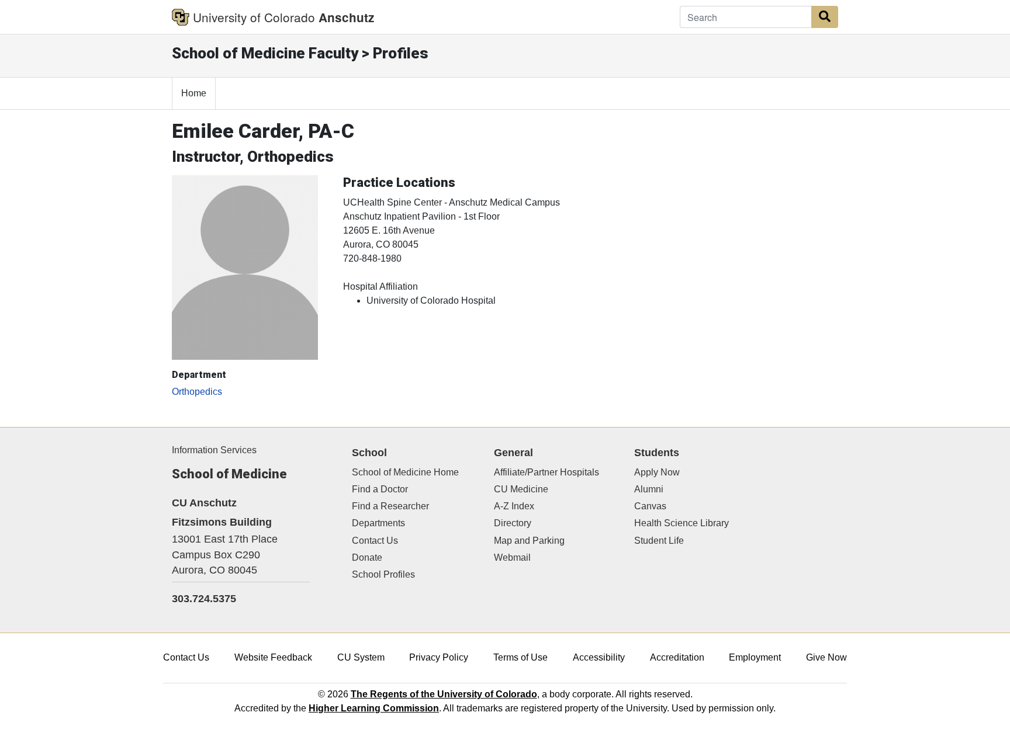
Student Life (659, 541)
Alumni (648, 489)
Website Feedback (273, 657)
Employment (755, 657)
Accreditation (677, 657)
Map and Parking (529, 541)
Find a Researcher (390, 506)
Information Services (214, 450)
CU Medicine (521, 489)
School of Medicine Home (405, 472)
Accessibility (599, 657)
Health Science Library (681, 523)
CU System (361, 657)
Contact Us (375, 541)
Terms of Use (520, 657)
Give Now (826, 657)
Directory (512, 523)
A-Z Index (514, 506)
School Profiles (383, 574)
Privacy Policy (438, 657)
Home (193, 93)
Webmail (512, 557)
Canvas (650, 506)
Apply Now (657, 472)
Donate (367, 557)
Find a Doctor (380, 489)
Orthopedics (197, 392)
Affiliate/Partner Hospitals (546, 472)
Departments (378, 523)
